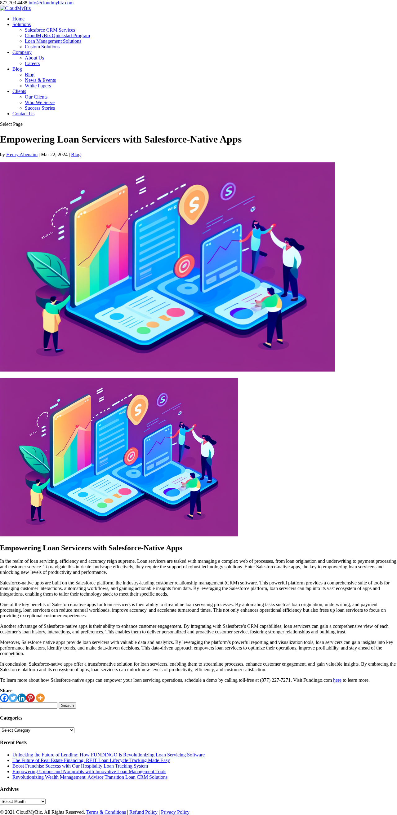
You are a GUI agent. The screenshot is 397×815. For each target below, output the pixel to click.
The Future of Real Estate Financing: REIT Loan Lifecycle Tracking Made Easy (91, 760)
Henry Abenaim (22, 154)
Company (22, 52)
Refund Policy (143, 812)
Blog (17, 69)
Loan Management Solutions (53, 41)
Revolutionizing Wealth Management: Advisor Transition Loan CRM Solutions (89, 777)
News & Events (40, 80)
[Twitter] (13, 698)
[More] (40, 698)
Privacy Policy (175, 812)
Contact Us (23, 113)
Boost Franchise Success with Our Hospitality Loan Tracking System (80, 766)
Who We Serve (40, 102)
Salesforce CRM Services (50, 30)
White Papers (38, 85)
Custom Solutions (42, 46)
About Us (34, 57)
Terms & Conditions (106, 812)
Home (18, 18)
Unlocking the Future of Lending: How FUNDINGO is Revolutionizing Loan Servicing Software (108, 754)
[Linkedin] (21, 698)
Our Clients (36, 96)
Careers (32, 63)
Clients (19, 91)
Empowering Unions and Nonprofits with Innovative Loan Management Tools (89, 771)
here (337, 680)
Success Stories (40, 108)
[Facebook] (4, 698)
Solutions (21, 24)
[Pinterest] (30, 698)
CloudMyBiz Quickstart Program (57, 35)
